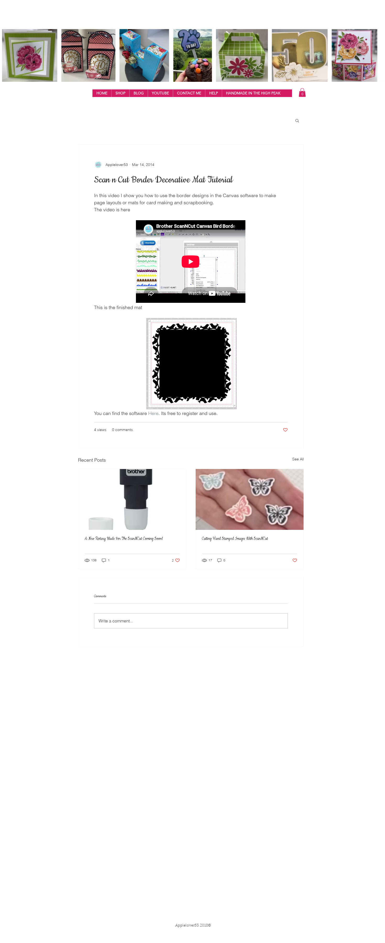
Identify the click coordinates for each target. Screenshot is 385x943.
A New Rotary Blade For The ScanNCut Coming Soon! (124, 538)
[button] (120, 93)
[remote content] (191, 262)
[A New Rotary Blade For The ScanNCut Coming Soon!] (132, 499)
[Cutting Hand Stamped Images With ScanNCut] (250, 499)
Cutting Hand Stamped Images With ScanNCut (235, 538)
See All (298, 459)
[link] (302, 92)
